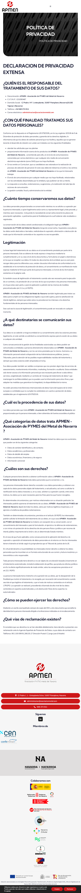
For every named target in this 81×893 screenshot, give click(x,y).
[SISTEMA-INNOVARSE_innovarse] (40, 846)
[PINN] (40, 807)
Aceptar (57, 889)
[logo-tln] (40, 858)
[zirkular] (40, 829)
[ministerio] (40, 784)
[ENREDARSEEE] (40, 837)
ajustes (8, 891)
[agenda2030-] (40, 793)
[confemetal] (9, 740)
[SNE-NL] (40, 800)
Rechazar (70, 889)
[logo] (10, 2)
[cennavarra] (8, 732)
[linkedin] (40, 719)
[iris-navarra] (40, 817)
